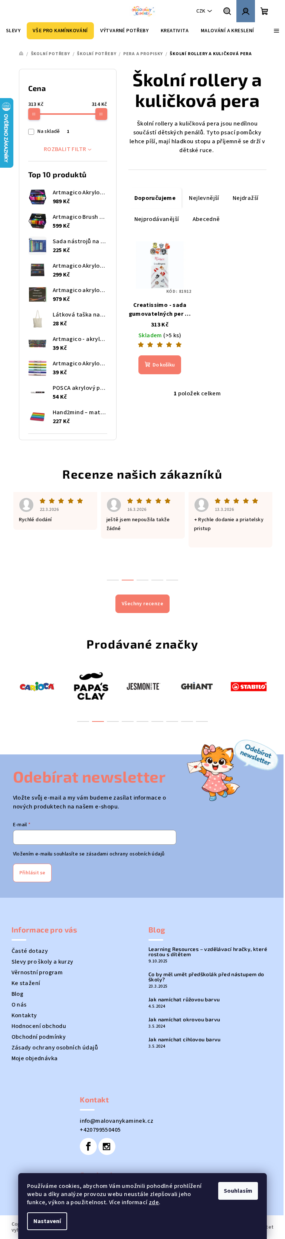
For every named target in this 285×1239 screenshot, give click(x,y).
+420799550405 (100, 1130)
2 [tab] (98, 721)
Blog (18, 994)
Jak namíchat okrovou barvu (184, 1019)
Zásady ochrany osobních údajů (55, 1048)
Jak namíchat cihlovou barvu (184, 1039)
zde (154, 1202)
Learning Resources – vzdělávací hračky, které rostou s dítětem (207, 952)
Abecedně (206, 219)
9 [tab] (202, 721)
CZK (200, 11)
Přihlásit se (32, 873)
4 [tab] (128, 721)
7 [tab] (172, 721)
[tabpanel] (38, 686)
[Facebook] (88, 1146)
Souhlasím (238, 1191)
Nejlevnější (204, 198)
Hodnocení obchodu (39, 1026)
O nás (19, 1005)
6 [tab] (157, 721)
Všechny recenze (142, 603)
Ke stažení (26, 983)
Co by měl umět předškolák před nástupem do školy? (206, 977)
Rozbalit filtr (65, 149)
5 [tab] (142, 721)
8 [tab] (187, 721)
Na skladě (53, 131)
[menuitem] (13, 30)
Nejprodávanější (156, 219)
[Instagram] (106, 1146)
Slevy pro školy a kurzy (42, 962)
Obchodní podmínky (39, 1037)
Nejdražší (246, 198)
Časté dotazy (30, 951)
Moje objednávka (35, 1058)
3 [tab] (113, 721)
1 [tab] (83, 721)
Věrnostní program (37, 972)
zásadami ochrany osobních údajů (125, 854)
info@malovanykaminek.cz (116, 1121)
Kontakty (24, 1015)
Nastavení (47, 1221)
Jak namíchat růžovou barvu (184, 999)
